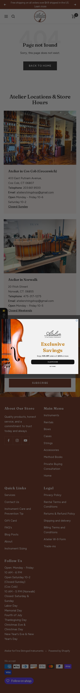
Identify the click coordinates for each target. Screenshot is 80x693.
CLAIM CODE (53, 362)
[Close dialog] (77, 320)
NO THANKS (53, 366)
